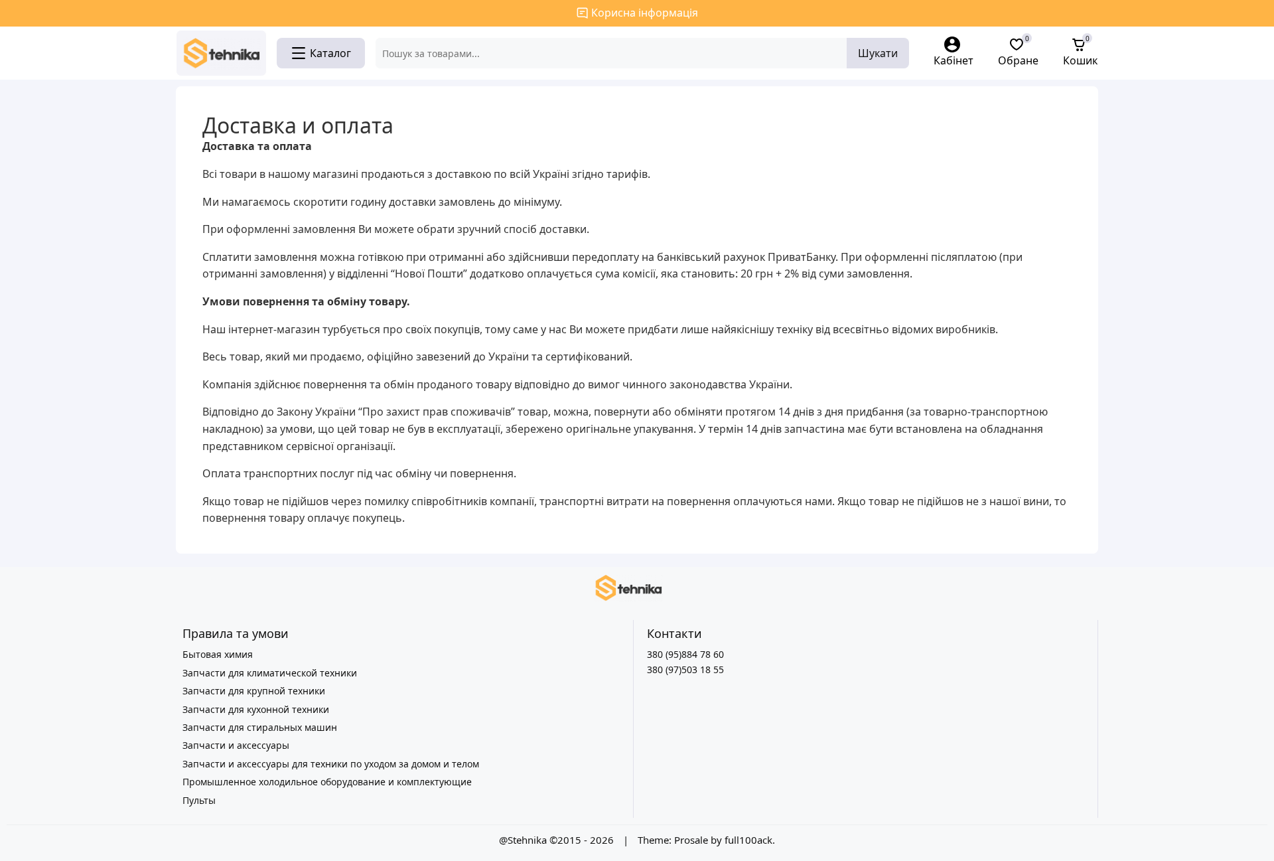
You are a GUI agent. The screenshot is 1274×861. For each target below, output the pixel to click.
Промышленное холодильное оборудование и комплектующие (327, 781)
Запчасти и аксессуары (235, 745)
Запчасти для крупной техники (253, 690)
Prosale (691, 839)
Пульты (199, 800)
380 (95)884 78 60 (685, 654)
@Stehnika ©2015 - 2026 (557, 839)
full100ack (748, 839)
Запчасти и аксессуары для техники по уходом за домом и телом (330, 763)
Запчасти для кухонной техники (255, 709)
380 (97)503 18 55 (685, 669)
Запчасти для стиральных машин (259, 727)
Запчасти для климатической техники (269, 672)
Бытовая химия (217, 654)
